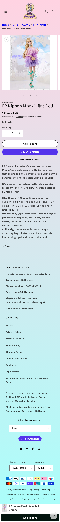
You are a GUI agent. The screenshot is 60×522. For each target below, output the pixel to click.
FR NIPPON (39, 24)
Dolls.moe (16, 490)
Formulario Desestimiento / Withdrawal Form (27, 380)
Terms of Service (15, 338)
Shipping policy (28, 499)
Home (5, 24)
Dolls (15, 24)
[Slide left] (23, 96)
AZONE (26, 24)
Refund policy (33, 494)
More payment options (30, 159)
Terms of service (49, 494)
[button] (6, 11)
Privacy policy (48, 490)
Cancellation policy (46, 499)
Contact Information (17, 358)
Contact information (15, 494)
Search (9, 325)
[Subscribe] (47, 428)
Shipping (19, 116)
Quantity (6, 127)
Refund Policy (13, 345)
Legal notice (13, 499)
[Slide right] (36, 96)
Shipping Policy (14, 352)
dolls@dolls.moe (23, 292)
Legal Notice (12, 371)
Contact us (11, 365)
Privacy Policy (13, 332)
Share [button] (8, 246)
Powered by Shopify (30, 490)
